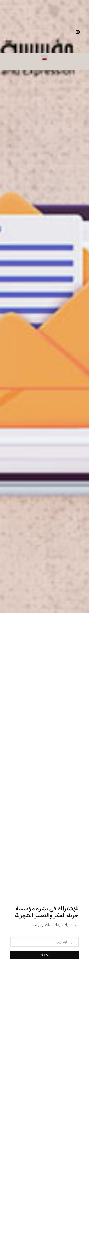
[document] (44, 625)
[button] (44, 58)
